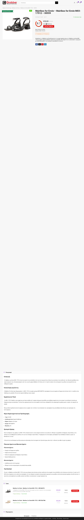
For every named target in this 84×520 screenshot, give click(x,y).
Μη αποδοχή (59, 518)
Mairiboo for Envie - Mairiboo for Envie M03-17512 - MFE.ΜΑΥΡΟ (29, 488)
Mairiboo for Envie (41, 29)
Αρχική (4, 7)
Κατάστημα (8, 7)
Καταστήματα (49, 26)
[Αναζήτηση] (56, 2)
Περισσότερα (66, 518)
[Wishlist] (77, 2)
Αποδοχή (54, 518)
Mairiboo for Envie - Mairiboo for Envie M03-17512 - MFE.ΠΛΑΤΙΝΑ (29, 500)
